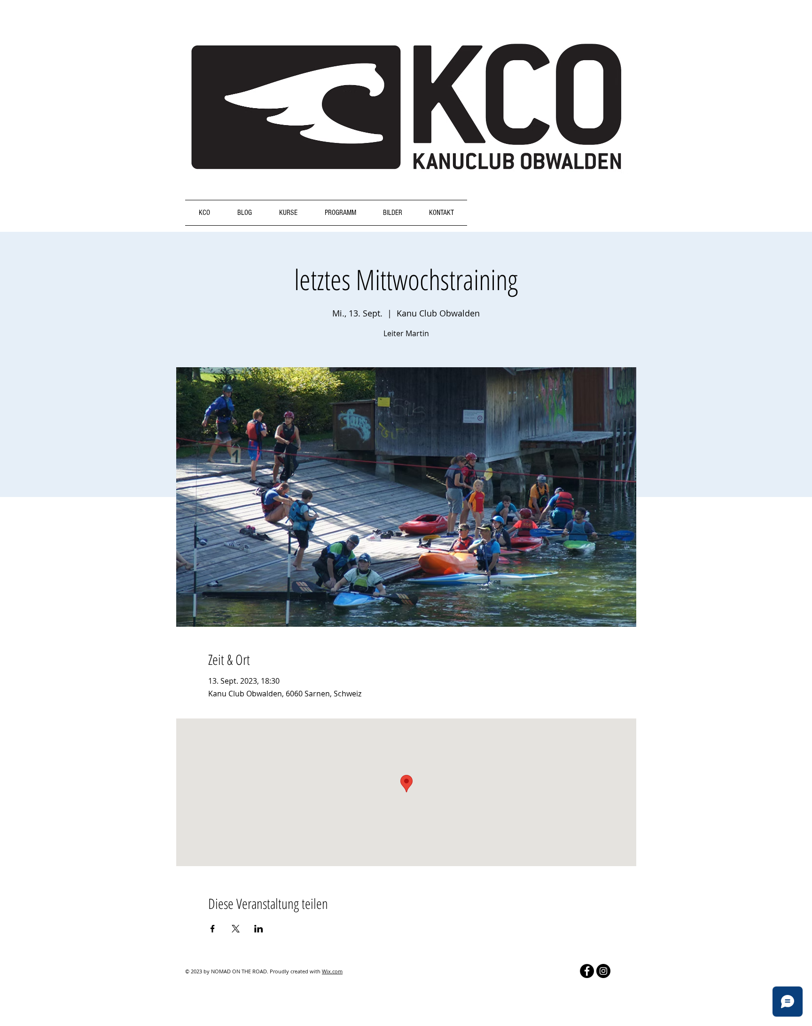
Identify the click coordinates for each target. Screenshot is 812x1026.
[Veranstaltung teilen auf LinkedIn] (258, 928)
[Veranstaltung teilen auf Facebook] (212, 928)
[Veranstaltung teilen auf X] (235, 928)
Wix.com (332, 971)
